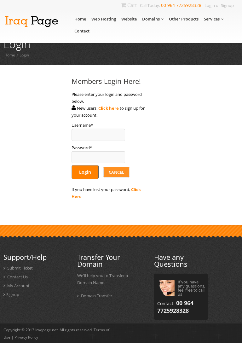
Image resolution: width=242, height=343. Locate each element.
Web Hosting (103, 19)
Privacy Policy (26, 337)
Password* (82, 147)
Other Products (184, 19)
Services (212, 19)
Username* (82, 125)
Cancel (116, 172)
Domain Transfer (96, 296)
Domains (151, 19)
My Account (18, 285)
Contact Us (17, 277)
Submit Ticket (19, 268)
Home (80, 19)
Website (129, 19)
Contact (81, 31)
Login (210, 5)
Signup (227, 5)
